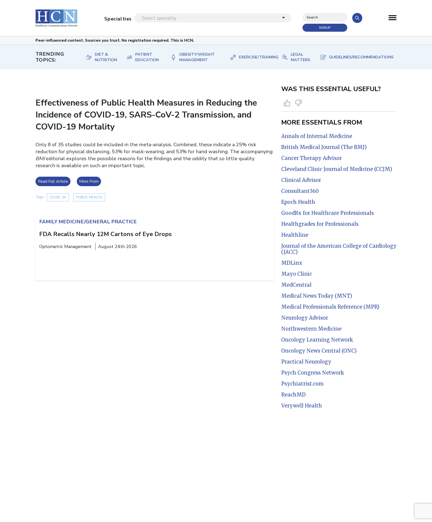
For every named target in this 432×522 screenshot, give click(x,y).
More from (88, 181)
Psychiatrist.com (302, 384)
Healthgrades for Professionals (319, 224)
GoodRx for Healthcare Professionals (327, 213)
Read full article (53, 181)
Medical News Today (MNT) (316, 296)
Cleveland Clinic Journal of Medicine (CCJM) (336, 169)
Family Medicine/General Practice (88, 221)
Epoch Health (298, 202)
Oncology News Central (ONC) (319, 351)
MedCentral (296, 285)
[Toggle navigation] (392, 19)
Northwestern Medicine (311, 329)
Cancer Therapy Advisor (311, 158)
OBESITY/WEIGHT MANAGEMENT (197, 57)
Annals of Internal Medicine (316, 136)
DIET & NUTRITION (105, 57)
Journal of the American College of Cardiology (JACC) (338, 249)
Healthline (294, 235)
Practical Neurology (306, 362)
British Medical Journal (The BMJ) (324, 147)
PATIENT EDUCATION (147, 57)
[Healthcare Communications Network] (57, 17)
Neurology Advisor (304, 318)
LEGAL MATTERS (300, 57)
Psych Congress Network (312, 373)
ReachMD (293, 395)
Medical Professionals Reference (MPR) (330, 307)
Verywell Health (301, 405)
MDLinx (291, 263)
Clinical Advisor (301, 180)
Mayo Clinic (296, 274)
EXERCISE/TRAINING (255, 57)
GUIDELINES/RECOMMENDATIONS (358, 57)
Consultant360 (300, 191)
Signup (324, 28)
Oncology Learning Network (317, 340)
